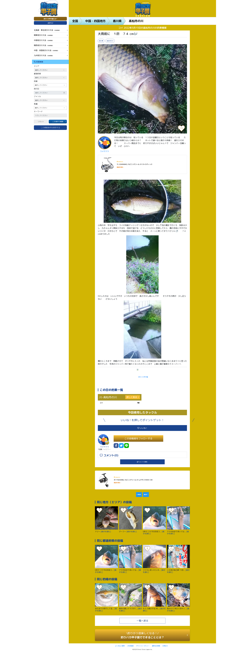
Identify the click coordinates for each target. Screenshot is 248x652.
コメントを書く (143, 462)
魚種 (35, 104)
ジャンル (37, 96)
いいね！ (143, 428)
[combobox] (50, 85)
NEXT (145, 494)
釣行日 (36, 89)
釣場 (35, 81)
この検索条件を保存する (50, 127)
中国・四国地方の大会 (46, 50)
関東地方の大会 (44, 35)
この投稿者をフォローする (138, 438)
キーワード (38, 111)
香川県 (117, 21)
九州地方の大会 (44, 55)
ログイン (50, 23)
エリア (36, 66)
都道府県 (37, 73)
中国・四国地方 (95, 21)
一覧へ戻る (142, 620)
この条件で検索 (57, 121)
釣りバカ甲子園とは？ (50, 19)
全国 (75, 21)
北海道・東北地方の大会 (47, 30)
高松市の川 (136, 21)
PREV (139, 494)
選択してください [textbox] (41, 85)
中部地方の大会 (44, 40)
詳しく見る (131, 397)
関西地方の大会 (44, 45)
